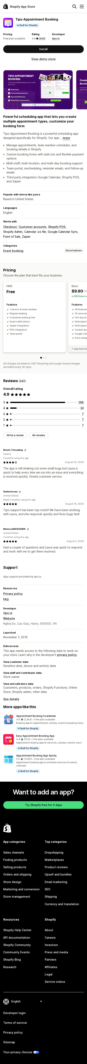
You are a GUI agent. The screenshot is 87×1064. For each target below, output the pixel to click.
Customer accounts (32, 227)
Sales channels (13, 852)
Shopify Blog (12, 959)
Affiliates (51, 967)
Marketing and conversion (21, 889)
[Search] (74, 6)
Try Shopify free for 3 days (43, 805)
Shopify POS (56, 227)
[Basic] (43, 358)
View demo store (43, 59)
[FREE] (41, 358)
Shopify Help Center (17, 930)
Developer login (14, 1013)
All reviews (38, 435)
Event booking (13, 250)
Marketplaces (54, 859)
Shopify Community (17, 945)
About (49, 930)
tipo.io (56, 38)
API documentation (16, 937)
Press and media (56, 952)
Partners (50, 959)
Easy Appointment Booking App (35, 735)
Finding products (15, 859)
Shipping (51, 896)
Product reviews (56, 867)
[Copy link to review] (25, 450)
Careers (50, 937)
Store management (16, 896)
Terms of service (15, 1022)
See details (11, 699)
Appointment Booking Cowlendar (36, 715)
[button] (43, 722)
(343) (42, 38)
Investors (51, 945)
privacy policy (67, 655)
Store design (12, 882)
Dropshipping (54, 852)
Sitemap (9, 1042)
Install (43, 49)
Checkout (10, 227)
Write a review (15, 435)
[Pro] (46, 358)
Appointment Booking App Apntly (36, 755)
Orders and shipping (17, 874)
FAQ (6, 599)
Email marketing (56, 882)
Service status (55, 981)
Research (9, 967)
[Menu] (82, 6)
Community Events (16, 952)
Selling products (14, 867)
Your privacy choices (17, 1052)
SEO (47, 889)
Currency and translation (62, 904)
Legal (48, 974)
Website (9, 618)
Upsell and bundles (58, 874)
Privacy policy (13, 593)
